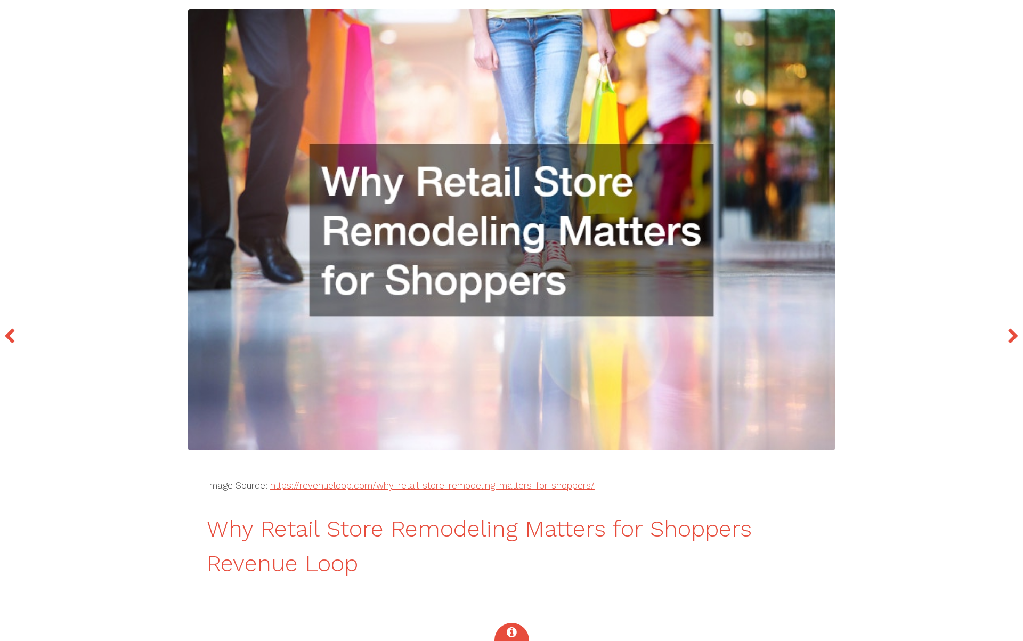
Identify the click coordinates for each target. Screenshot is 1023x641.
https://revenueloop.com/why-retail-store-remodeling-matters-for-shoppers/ (432, 485)
